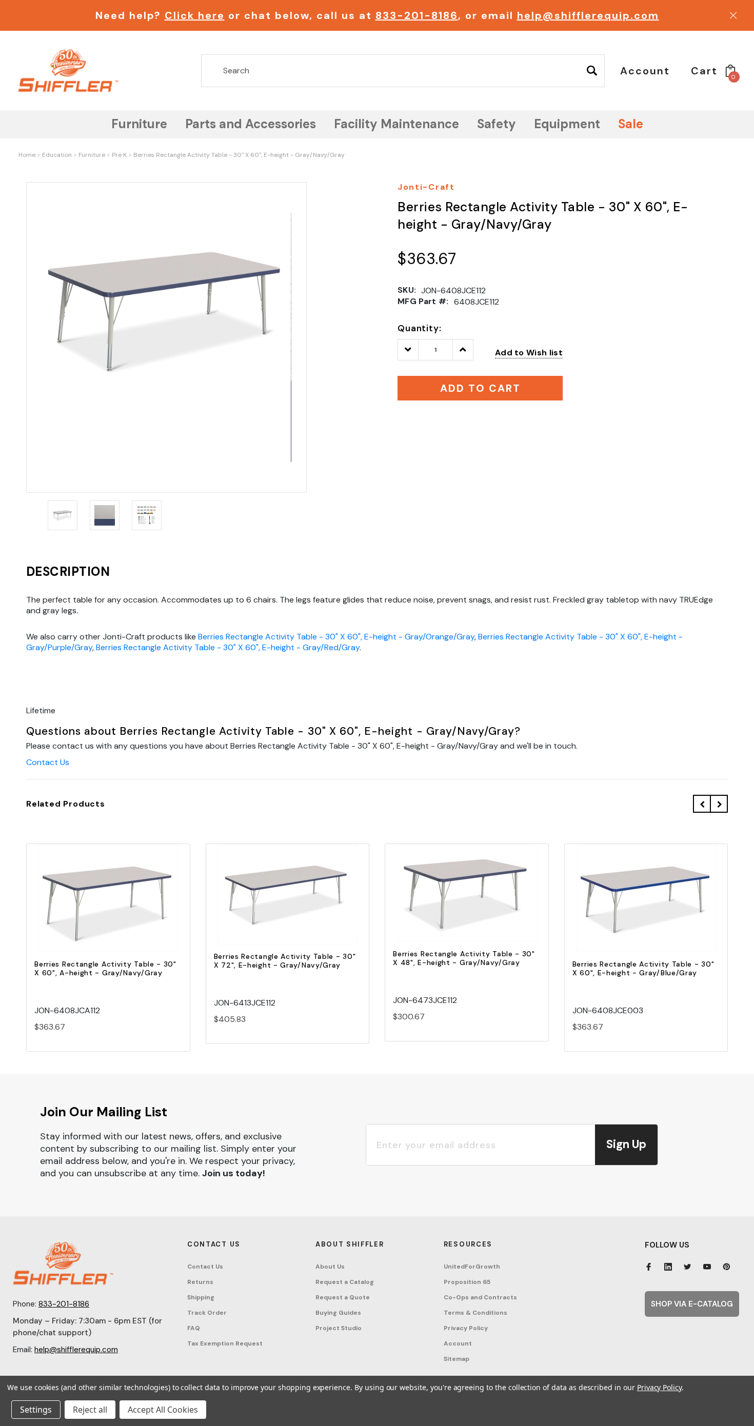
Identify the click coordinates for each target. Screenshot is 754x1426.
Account (458, 1343)
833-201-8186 (416, 15)
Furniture (91, 155)
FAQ (193, 1328)
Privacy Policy (466, 1328)
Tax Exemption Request (225, 1343)
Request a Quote (342, 1297)
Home (26, 155)
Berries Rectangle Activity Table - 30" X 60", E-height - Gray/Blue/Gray (643, 968)
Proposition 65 (467, 1282)
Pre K (119, 155)
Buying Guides (338, 1313)
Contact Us (47, 762)
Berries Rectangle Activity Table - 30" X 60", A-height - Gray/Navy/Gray (105, 968)
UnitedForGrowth (472, 1266)
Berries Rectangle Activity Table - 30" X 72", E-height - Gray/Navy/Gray (285, 961)
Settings (36, 1409)
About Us (330, 1266)
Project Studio (338, 1328)
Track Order (207, 1313)
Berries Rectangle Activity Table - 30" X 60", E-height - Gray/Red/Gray (228, 647)
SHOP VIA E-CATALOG (692, 1304)
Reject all (90, 1409)
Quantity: (420, 328)
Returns (200, 1282)
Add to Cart (108, 907)
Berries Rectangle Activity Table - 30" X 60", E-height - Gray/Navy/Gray (239, 155)
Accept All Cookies (163, 1409)
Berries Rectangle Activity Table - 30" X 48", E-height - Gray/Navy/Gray (464, 958)
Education (57, 155)
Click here (195, 15)
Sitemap (456, 1359)
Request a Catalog (344, 1282)
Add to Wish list (529, 352)
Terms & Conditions (475, 1313)
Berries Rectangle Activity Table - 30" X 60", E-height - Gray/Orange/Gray (336, 636)
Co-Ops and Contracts (480, 1297)
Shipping (200, 1297)
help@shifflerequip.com (588, 15)
